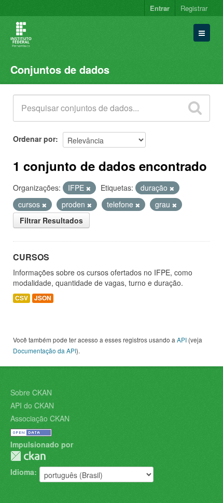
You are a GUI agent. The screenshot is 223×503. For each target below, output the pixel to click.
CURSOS (31, 257)
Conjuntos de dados (59, 69)
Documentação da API (44, 350)
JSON (42, 298)
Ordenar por (34, 139)
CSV (21, 298)
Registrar (193, 8)
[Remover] (88, 188)
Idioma (22, 472)
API (182, 339)
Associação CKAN (39, 418)
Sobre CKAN (31, 392)
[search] (195, 108)
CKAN (28, 456)
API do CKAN (32, 405)
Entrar (160, 8)
